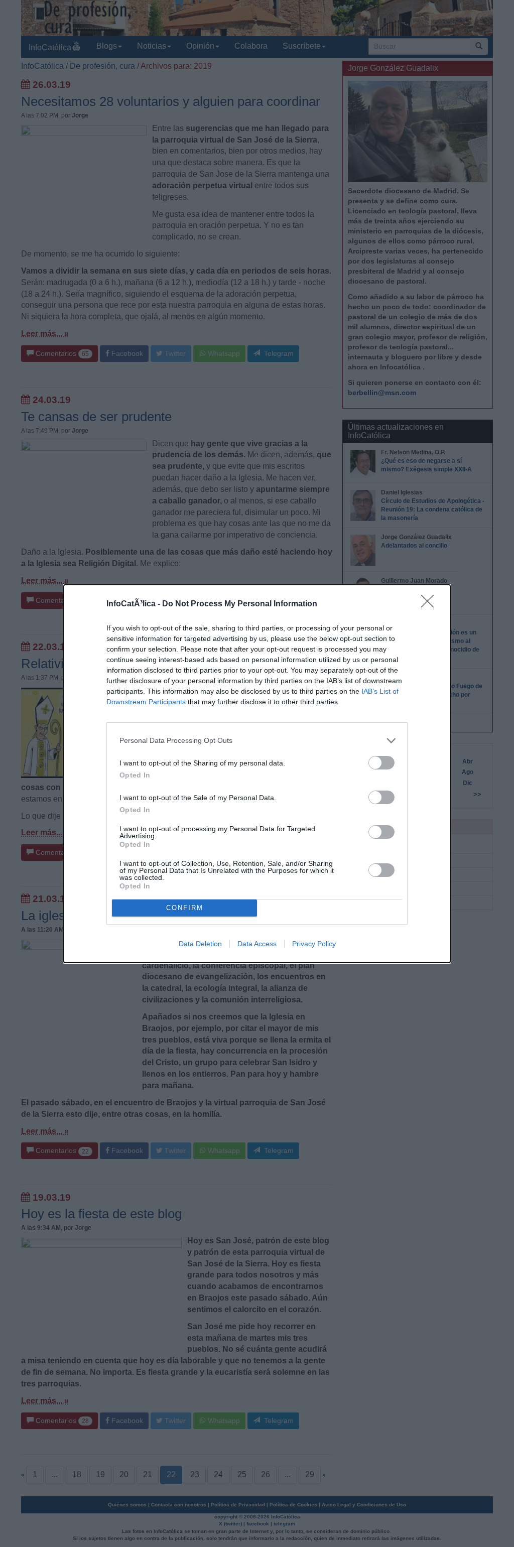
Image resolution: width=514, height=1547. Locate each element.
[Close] (430, 604)
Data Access (257, 944)
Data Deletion (200, 944)
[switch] (381, 762)
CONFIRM (184, 908)
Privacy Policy (314, 944)
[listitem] (257, 740)
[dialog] (257, 774)
